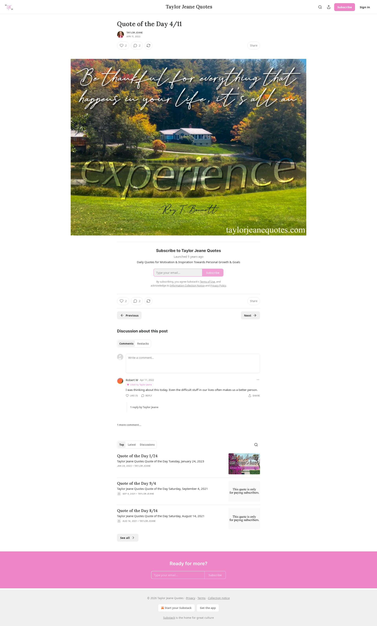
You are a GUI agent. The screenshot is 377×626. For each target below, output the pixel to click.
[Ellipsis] (258, 380)
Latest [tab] (132, 444)
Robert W (132, 380)
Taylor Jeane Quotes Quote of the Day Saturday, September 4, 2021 (162, 489)
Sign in (365, 7)
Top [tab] (121, 444)
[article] (188, 464)
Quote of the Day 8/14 (137, 510)
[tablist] (134, 344)
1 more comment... (129, 425)
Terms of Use (207, 281)
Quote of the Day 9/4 (136, 483)
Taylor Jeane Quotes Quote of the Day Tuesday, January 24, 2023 (160, 461)
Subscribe (344, 7)
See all (125, 538)
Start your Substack (178, 608)
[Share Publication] (329, 7)
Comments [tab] (126, 343)
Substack (169, 618)
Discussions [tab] (147, 444)
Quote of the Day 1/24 (137, 456)
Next (247, 315)
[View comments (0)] (154, 471)
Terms (202, 598)
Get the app (208, 608)
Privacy (190, 598)
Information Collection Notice (187, 285)
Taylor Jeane (134, 32)
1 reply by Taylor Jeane (144, 407)
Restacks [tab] (143, 343)
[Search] (320, 7)
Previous (132, 315)
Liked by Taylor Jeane (141, 384)
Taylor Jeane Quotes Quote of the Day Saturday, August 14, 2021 (161, 516)
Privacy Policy (218, 285)
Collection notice (219, 598)
